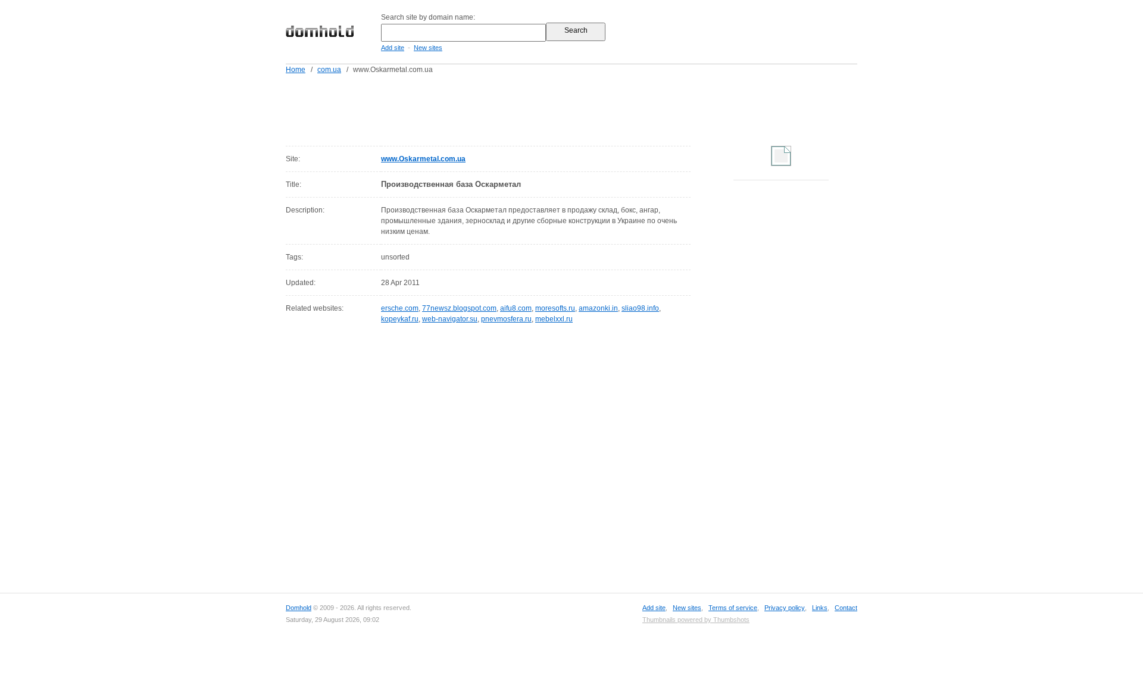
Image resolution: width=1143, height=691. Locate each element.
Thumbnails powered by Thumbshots (695, 619)
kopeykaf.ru (400, 319)
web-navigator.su (449, 319)
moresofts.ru (555, 308)
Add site (392, 47)
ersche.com (400, 308)
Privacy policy (784, 607)
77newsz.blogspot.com (459, 308)
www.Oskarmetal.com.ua (423, 159)
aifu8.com (516, 308)
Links (819, 607)
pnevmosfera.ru (506, 319)
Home (295, 69)
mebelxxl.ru (554, 319)
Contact (846, 607)
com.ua (329, 69)
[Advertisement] (594, 108)
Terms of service (732, 607)
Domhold (298, 607)
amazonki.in (598, 308)
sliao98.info (640, 308)
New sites (428, 47)
